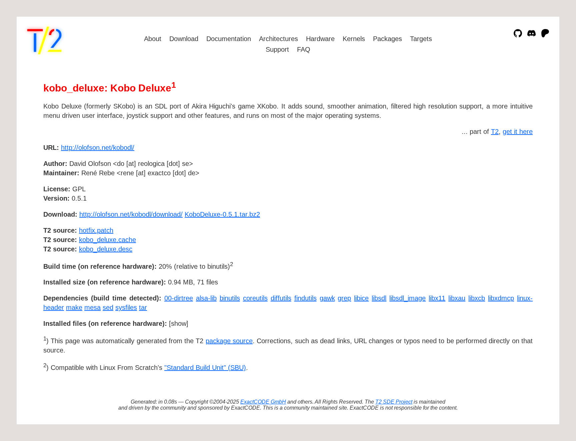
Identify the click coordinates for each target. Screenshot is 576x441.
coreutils (255, 298)
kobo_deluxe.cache (107, 239)
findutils (305, 298)
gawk (327, 298)
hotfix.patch (96, 230)
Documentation (228, 38)
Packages (387, 38)
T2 (495, 131)
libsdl (379, 298)
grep (344, 298)
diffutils (281, 298)
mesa (92, 307)
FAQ (303, 49)
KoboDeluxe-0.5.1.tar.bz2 (222, 214)
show (178, 323)
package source (229, 341)
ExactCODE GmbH (263, 402)
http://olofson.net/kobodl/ (97, 147)
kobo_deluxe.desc (105, 249)
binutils (230, 298)
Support (277, 49)
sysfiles (126, 307)
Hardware (320, 38)
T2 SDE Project (393, 402)
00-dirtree (178, 298)
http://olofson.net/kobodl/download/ (131, 214)
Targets (421, 38)
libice (361, 298)
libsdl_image (407, 298)
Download (183, 38)
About (152, 38)
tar (143, 307)
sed (108, 307)
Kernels (354, 38)
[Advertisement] (513, 186)
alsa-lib (206, 298)
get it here (518, 131)
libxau (456, 298)
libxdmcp (501, 298)
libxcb (476, 298)
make (74, 307)
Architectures (278, 38)
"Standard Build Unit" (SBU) (205, 367)
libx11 (437, 298)
